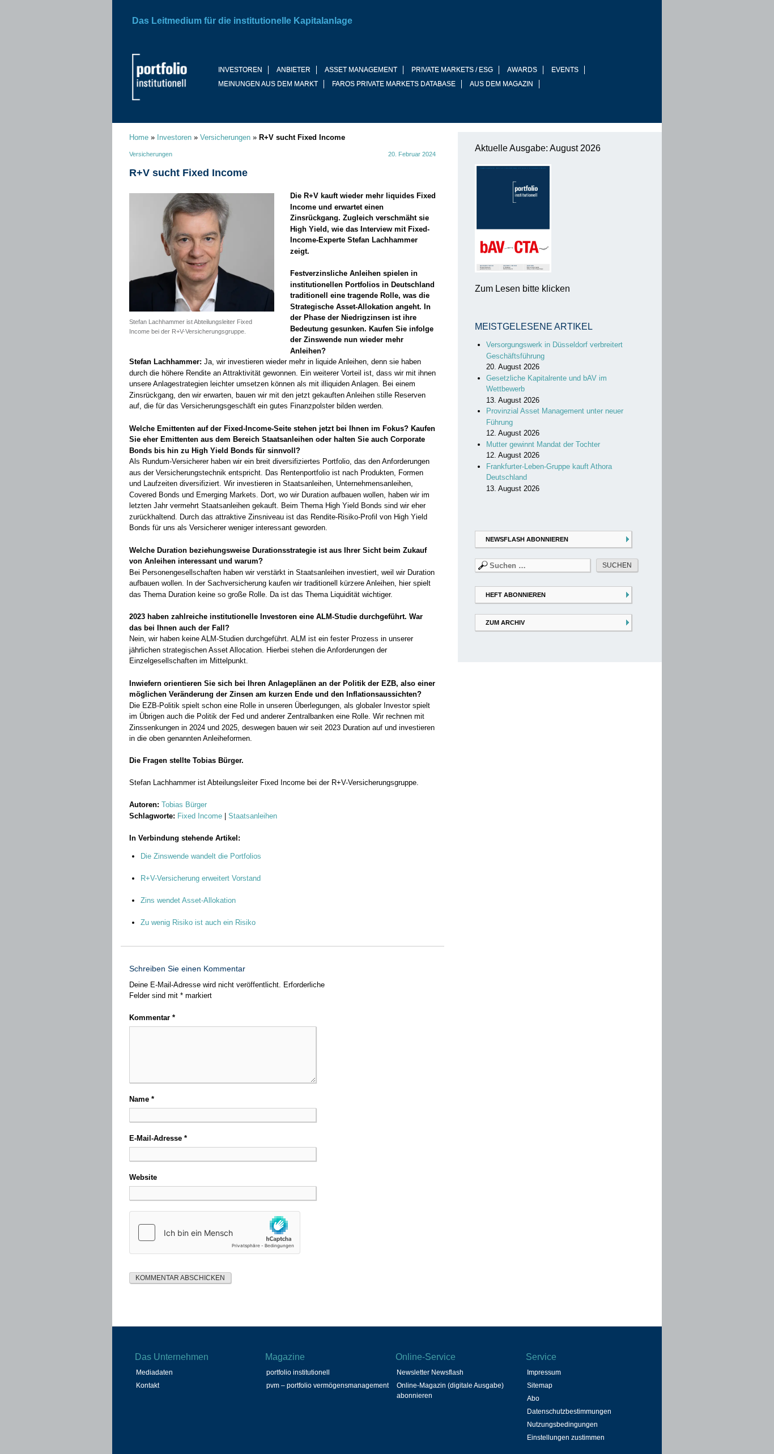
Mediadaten (154, 1372)
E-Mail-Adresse (158, 1138)
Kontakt (147, 1385)
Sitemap (539, 1385)
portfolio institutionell (298, 1372)
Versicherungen (225, 137)
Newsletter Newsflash (430, 1372)
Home (138, 137)
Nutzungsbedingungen (562, 1425)
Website (143, 1177)
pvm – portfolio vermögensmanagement (327, 1385)
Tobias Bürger (184, 804)
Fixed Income (199, 816)
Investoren (174, 137)
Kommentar (152, 1017)
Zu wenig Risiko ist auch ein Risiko (198, 922)
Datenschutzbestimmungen (569, 1411)
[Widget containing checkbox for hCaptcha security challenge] (214, 1232)
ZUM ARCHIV (505, 622)
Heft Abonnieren (516, 594)
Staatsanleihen (252, 816)
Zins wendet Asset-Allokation (188, 900)
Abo (533, 1398)
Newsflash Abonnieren (527, 539)
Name (141, 1099)
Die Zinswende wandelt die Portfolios (201, 856)
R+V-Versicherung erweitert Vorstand (201, 878)
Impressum (544, 1372)
